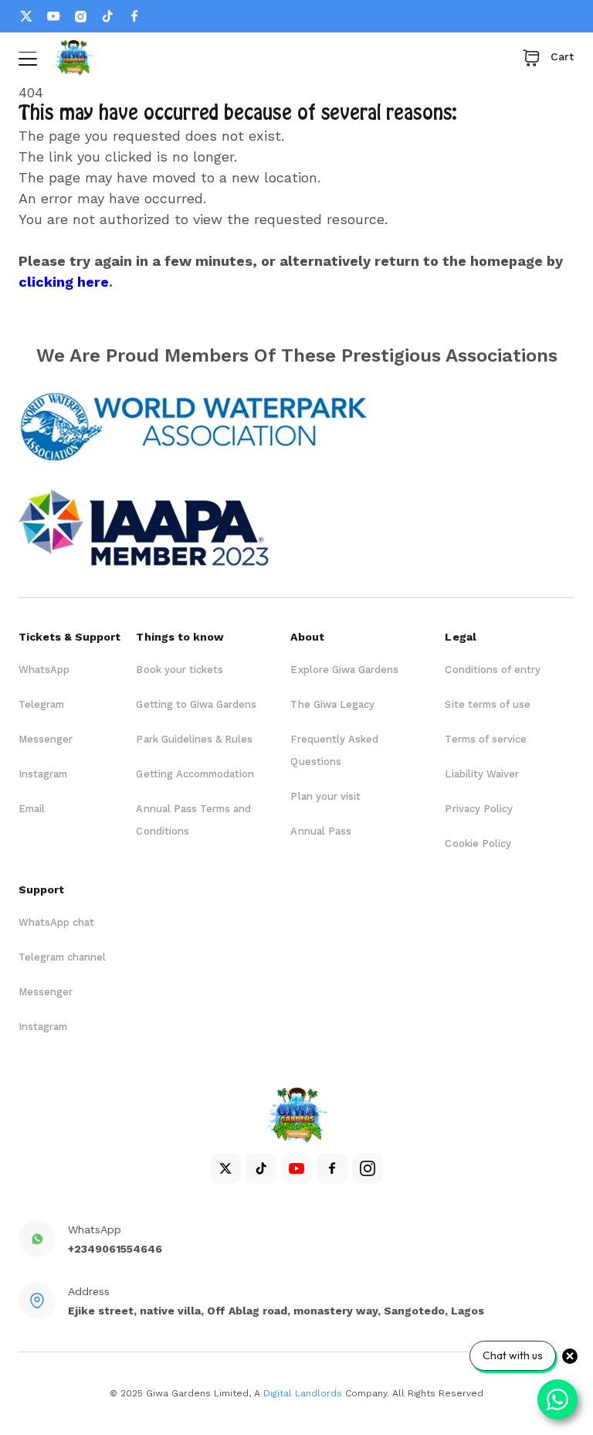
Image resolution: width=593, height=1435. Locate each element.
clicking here (64, 282)
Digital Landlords (302, 1393)
